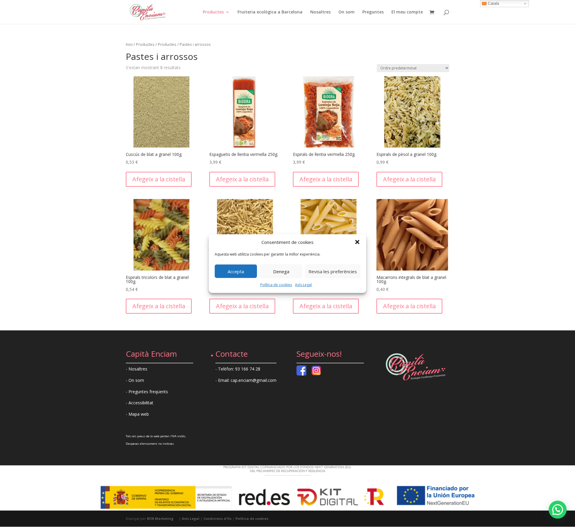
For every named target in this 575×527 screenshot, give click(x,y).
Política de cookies (276, 284)
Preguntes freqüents (148, 391)
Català (493, 3)
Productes (213, 12)
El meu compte (407, 12)
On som (346, 12)
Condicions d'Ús (217, 518)
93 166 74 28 (247, 369)
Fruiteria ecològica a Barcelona (269, 12)
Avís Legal (303, 284)
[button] (357, 242)
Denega (281, 271)
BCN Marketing (160, 518)
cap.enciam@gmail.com (253, 380)
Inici (129, 44)
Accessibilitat (140, 402)
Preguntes (373, 12)
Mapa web (138, 414)
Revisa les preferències (332, 271)
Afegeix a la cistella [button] (158, 179)
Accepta (236, 271)
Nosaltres (320, 12)
